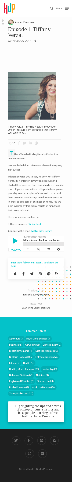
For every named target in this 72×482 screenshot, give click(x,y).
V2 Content (34, 224)
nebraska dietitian (21, 375)
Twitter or (36, 230)
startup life (45, 381)
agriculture (16, 338)
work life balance (43, 387)
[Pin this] (36, 143)
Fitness (14, 363)
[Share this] (19, 143)
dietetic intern (52, 344)
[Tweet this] (25, 143)
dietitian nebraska (46, 350)
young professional (21, 393)
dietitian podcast (21, 356)
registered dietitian (21, 381)
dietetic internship (21, 350)
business (15, 344)
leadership (49, 369)
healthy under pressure (24, 369)
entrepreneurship (46, 356)
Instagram (46, 230)
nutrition (42, 375)
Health (28, 363)
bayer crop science (38, 338)
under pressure (19, 387)
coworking (32, 344)
